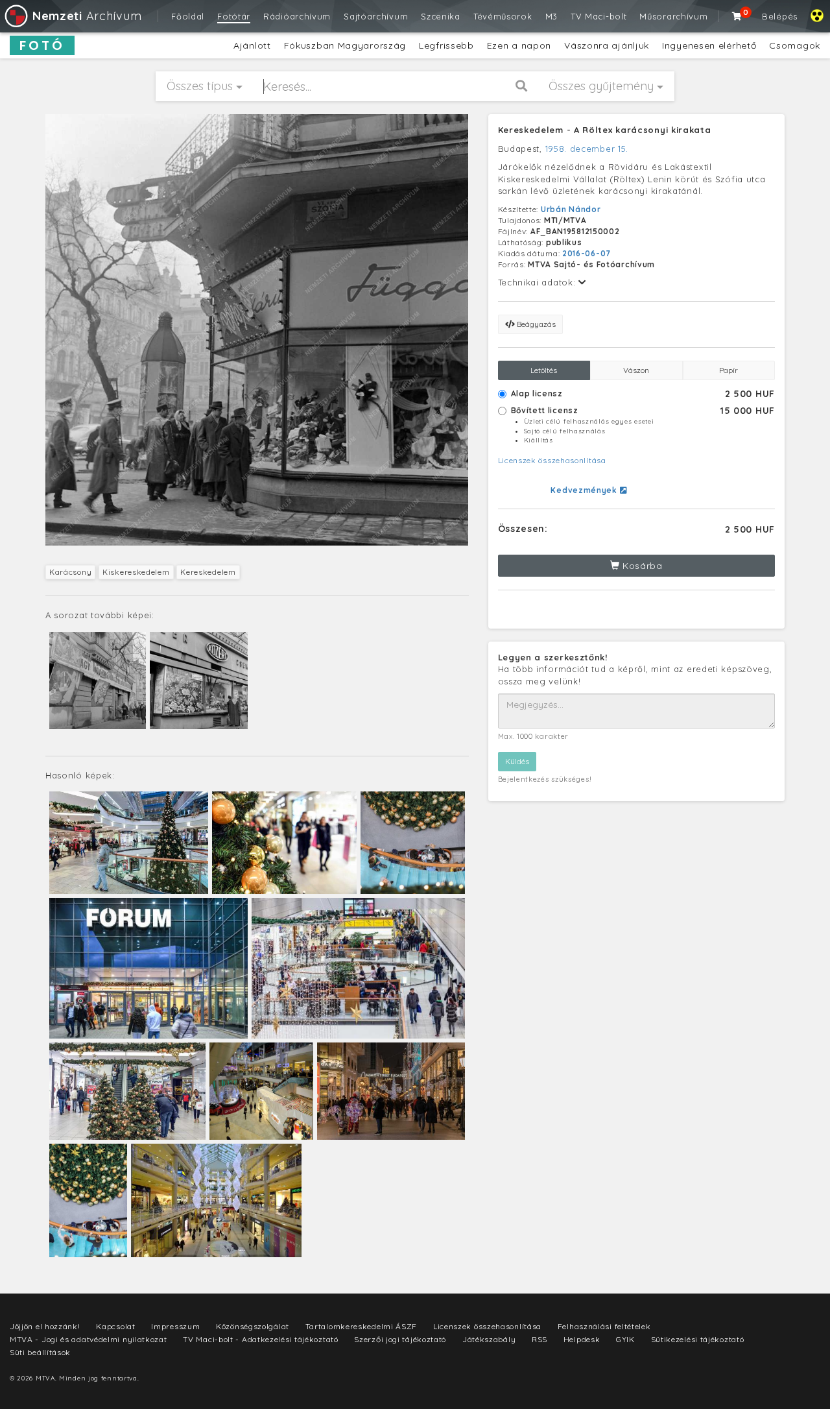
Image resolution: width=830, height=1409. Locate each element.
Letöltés (543, 370)
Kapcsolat (115, 1326)
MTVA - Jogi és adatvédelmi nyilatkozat (88, 1339)
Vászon (636, 370)
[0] (737, 16)
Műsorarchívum (673, 16)
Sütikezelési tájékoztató (697, 1339)
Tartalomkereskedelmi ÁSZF (361, 1326)
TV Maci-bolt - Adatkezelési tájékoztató (260, 1339)
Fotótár (233, 16)
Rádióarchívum (297, 16)
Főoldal (187, 16)
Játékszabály (489, 1339)
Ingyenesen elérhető (709, 45)
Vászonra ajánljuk (606, 45)
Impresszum (175, 1326)
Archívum (86, 15)
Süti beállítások (40, 1352)
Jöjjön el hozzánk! (45, 1326)
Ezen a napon (519, 45)
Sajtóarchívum (376, 16)
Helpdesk (581, 1339)
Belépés (780, 16)
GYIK (625, 1339)
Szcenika (440, 16)
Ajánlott (252, 45)
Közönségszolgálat (252, 1326)
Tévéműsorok (502, 16)
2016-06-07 (586, 253)
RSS (539, 1339)
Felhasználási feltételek (604, 1326)
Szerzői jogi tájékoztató (400, 1339)
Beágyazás (535, 324)
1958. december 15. (587, 148)
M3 (551, 16)
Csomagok (794, 45)
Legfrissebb (446, 45)
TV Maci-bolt (598, 16)
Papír (728, 370)
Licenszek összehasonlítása (552, 460)
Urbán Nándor (570, 209)
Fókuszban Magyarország (345, 45)
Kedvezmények (585, 490)
